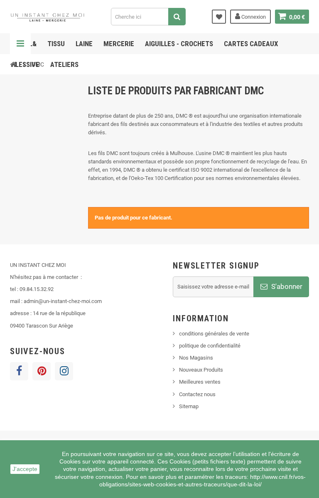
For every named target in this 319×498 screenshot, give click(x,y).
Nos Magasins (196, 358)
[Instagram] (64, 371)
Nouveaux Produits (201, 370)
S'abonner (286, 286)
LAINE (84, 43)
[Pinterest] (41, 371)
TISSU (56, 43)
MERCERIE (118, 43)
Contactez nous (197, 394)
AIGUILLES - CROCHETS (179, 43)
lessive (27, 64)
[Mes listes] (219, 17)
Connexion (253, 17)
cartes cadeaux (251, 43)
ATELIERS (64, 64)
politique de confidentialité (209, 346)
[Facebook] (19, 371)
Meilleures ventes (200, 382)
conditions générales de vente (214, 333)
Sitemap (189, 406)
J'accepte (24, 469)
